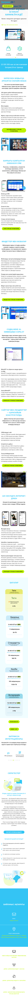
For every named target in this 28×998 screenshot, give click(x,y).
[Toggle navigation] (26, 6)
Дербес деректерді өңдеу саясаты (14, 969)
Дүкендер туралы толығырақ (13, 571)
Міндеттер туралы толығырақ (13, 299)
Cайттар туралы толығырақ (12, 465)
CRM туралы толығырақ (11, 228)
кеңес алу (14, 729)
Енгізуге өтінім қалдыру (14, 832)
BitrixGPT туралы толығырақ (13, 400)
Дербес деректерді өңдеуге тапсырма (14, 980)
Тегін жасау (8, 6)
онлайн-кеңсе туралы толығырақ (14, 130)
